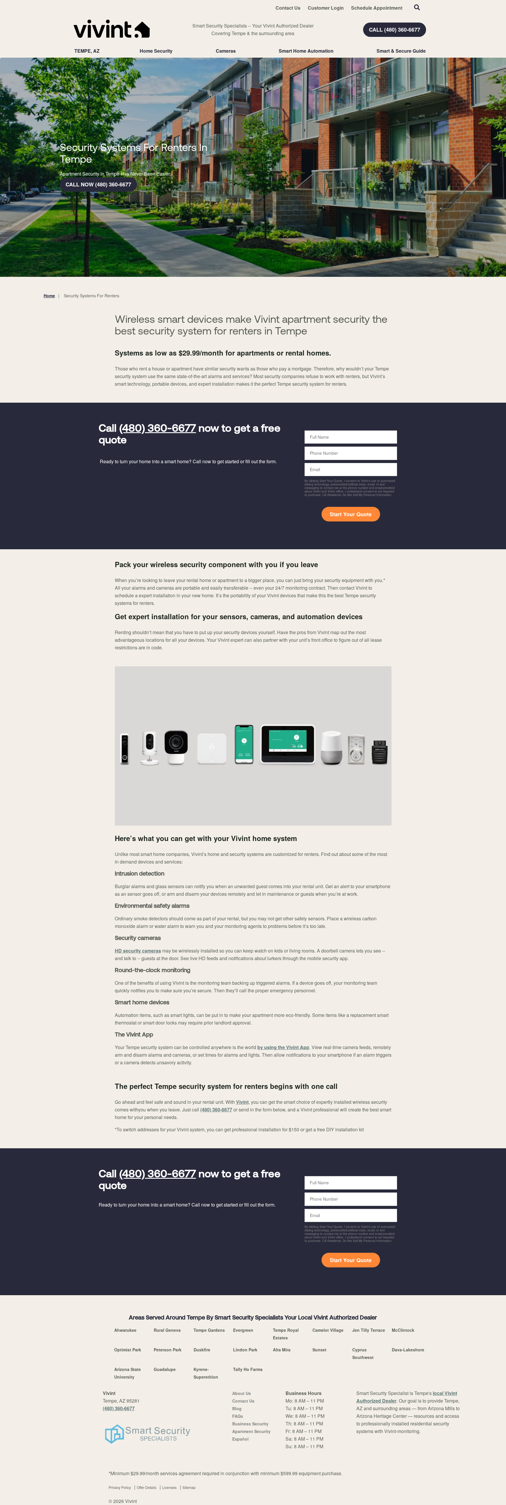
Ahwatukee (125, 1330)
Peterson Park (168, 1350)
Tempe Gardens (209, 1330)
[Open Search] (417, 7)
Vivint (242, 1102)
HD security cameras (138, 950)
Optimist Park (127, 1350)
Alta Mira (281, 1350)
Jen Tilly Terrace (368, 1330)
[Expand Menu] (175, 51)
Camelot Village (327, 1330)
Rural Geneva (167, 1330)
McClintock (403, 1330)
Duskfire (202, 1350)
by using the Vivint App (283, 1047)
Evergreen (243, 1330)
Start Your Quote (351, 514)
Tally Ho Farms (248, 1369)
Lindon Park (245, 1350)
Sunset (319, 1350)
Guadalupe (165, 1369)
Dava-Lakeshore (408, 1350)
